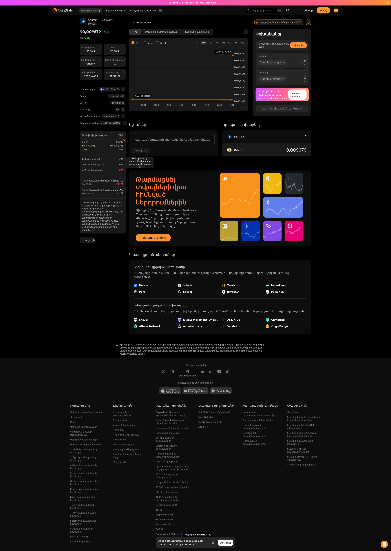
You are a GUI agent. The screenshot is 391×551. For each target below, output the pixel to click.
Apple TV (203, 426)
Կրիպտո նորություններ (83, 426)
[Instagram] (172, 373)
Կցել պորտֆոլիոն (153, 237)
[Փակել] (386, 3)
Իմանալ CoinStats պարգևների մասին (298, 450)
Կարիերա (118, 430)
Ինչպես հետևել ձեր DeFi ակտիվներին (301, 426)
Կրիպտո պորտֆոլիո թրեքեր (86, 412)
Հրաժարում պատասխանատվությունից (259, 413)
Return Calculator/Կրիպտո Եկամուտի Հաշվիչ (170, 421)
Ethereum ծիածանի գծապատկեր (166, 447)
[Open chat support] (384, 544)
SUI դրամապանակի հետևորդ (81, 530)
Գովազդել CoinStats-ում (126, 434)
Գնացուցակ (120, 420)
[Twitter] (123, 109)
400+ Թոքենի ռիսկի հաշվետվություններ (167, 498)
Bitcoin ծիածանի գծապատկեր (165, 439)
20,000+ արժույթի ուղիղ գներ (172, 487)
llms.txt (159, 509)
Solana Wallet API (164, 519)
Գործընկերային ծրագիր (84, 439)
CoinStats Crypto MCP (167, 505)
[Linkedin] (211, 373)
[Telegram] (117, 109)
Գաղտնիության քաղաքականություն (254, 426)
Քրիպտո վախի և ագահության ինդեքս (168, 455)
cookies (193, 540)
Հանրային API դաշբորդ (126, 449)
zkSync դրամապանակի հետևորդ (83, 459)
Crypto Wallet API (164, 514)
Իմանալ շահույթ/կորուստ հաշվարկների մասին (302, 434)
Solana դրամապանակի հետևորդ (83, 474)
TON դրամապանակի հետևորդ (82, 506)
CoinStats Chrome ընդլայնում (214, 412)
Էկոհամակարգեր (80, 541)
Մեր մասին (119, 462)
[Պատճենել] (118, 89)
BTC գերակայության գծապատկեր (167, 476)
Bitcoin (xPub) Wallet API (168, 534)
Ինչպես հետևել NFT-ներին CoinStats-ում (302, 458)
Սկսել (323, 10)
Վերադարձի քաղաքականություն (254, 442)
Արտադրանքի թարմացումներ (122, 413)
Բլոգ (72, 422)
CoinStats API (119, 439)
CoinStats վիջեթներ (166, 461)
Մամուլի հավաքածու (125, 425)
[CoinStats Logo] (63, 10)
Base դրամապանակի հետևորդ (82, 498)
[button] (118, 89)
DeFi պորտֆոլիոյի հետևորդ (86, 444)
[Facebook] (227, 373)
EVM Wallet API (163, 524)
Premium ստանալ (296, 94)
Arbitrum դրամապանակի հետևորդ (84, 467)
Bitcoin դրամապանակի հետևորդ (83, 522)
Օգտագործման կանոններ (258, 420)
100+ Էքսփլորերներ (167, 492)
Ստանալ (263, 72)
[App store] (170, 390)
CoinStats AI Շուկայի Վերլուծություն (81, 433)
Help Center (293, 412)
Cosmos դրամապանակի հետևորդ (84, 482)
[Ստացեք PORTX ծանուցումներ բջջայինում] (308, 22)
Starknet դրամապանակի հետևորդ (84, 451)
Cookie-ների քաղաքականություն (254, 434)
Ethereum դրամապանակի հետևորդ (84, 490)
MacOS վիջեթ (205, 417)
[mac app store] (195, 390)
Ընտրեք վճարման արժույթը (282, 108)
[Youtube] (219, 373)
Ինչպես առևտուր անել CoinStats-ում (300, 442)
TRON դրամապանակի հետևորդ (83, 514)
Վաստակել (76, 417)
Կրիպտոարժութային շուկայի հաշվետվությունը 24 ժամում (172, 468)
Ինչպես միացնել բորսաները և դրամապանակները (303, 418)
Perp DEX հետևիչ (80, 536)
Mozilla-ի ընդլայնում (209, 422)
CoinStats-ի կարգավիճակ (301, 464)
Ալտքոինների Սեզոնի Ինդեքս (172, 482)
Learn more (210, 2)
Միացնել (298, 45)
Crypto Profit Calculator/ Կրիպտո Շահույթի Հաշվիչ (171, 413)
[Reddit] (203, 373)
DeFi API (160, 529)
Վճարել (262, 56)
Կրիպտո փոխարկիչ (167, 433)
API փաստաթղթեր (123, 444)
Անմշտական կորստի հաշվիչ (172, 428)
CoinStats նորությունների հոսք (127, 456)
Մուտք (309, 10)
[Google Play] (221, 390)
